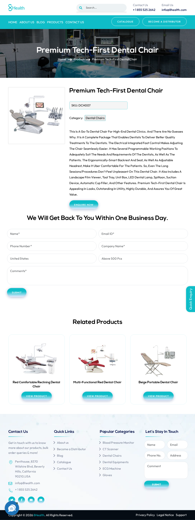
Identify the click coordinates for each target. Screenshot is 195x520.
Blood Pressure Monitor (118, 442)
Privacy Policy (145, 515)
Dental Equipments (116, 462)
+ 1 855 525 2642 (26, 489)
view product (36, 396)
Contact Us (75, 22)
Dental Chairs (95, 118)
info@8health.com (27, 483)
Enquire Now (84, 204)
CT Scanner (111, 449)
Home (12, 22)
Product (79, 59)
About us (26, 22)
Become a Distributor (164, 21)
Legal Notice (165, 515)
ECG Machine (112, 468)
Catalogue (125, 21)
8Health (39, 515)
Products (55, 22)
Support (181, 515)
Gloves (107, 475)
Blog (41, 22)
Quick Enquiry (190, 299)
